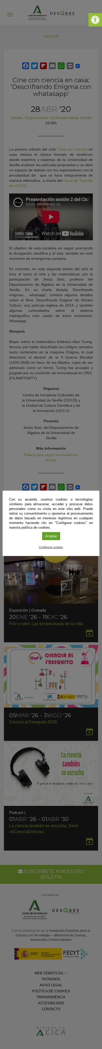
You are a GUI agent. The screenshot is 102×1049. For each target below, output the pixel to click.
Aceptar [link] (51, 536)
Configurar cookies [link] (51, 547)
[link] (95, 20)
